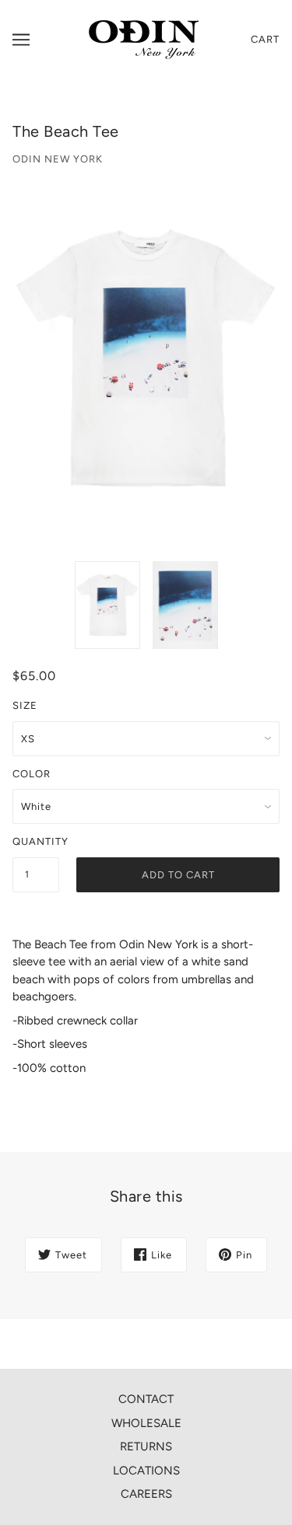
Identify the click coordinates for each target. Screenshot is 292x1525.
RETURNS (146, 1446)
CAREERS (146, 1494)
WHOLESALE (146, 1423)
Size (24, 705)
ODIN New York (57, 159)
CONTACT (146, 1399)
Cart (265, 39)
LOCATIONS (146, 1471)
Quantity (35, 841)
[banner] (144, 39)
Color (31, 774)
